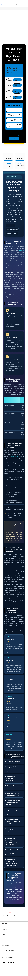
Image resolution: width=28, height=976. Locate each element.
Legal (13, 972)
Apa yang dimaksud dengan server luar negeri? (11, 769)
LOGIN (14, 134)
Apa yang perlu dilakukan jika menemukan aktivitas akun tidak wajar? (11, 841)
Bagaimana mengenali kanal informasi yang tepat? (12, 812)
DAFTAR (14, 138)
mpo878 (21, 250)
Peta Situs (18, 972)
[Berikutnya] (26, 28)
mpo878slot (14, 456)
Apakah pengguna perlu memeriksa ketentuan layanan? (12, 802)
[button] (19, 4)
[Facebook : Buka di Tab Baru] (9, 969)
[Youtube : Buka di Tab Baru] (19, 969)
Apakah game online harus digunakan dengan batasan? (12, 821)
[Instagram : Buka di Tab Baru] (16, 969)
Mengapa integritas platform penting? (11, 786)
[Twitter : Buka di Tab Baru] (12, 969)
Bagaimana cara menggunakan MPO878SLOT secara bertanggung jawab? (11, 862)
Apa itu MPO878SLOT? (13, 761)
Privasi (8, 972)
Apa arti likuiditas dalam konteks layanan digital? (12, 794)
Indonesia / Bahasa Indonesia (8, 962)
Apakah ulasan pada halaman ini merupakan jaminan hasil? (12, 852)
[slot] (5, 5)
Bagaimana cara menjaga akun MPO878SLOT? (10, 778)
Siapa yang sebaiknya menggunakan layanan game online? (12, 831)
